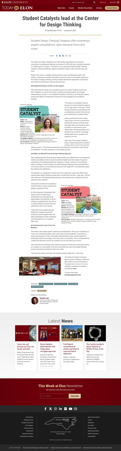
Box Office (91, 425)
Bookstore (91, 422)
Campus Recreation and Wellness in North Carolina (65, 448)
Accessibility (91, 436)
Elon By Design (42, 291)
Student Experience (37, 286)
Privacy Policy (92, 428)
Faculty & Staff (73, 284)
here (74, 268)
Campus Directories (27, 422)
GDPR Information (93, 433)
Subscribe (75, 396)
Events (71, 8)
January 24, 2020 (70, 30)
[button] (114, 2)
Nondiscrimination (93, 431)
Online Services (28, 428)
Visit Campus (29, 425)
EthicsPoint (29, 431)
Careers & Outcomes (61, 284)
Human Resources (27, 433)
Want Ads (61, 8)
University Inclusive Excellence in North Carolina (97, 448)
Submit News (112, 8)
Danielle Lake (51, 30)
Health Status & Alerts (26, 436)
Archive (99, 8)
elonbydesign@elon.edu (72, 275)
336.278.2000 (60, 434)
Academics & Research (46, 284)
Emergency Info (28, 420)
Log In (104, 2)
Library (90, 420)
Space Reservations (94, 417)
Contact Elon (29, 417)
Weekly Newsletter (85, 8)
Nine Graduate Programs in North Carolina (35, 448)
